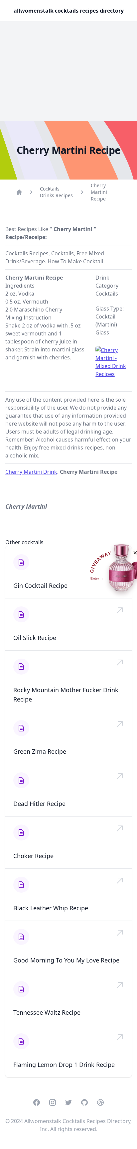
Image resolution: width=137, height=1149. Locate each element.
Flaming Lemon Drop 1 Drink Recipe (64, 1065)
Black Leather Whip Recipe (50, 908)
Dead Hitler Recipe (39, 804)
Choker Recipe (33, 856)
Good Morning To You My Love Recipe (66, 960)
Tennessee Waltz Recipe (46, 1012)
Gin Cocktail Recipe (40, 585)
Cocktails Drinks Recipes (56, 192)
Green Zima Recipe (39, 751)
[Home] (19, 192)
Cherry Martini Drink (31, 471)
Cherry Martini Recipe (99, 192)
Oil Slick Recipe (34, 638)
